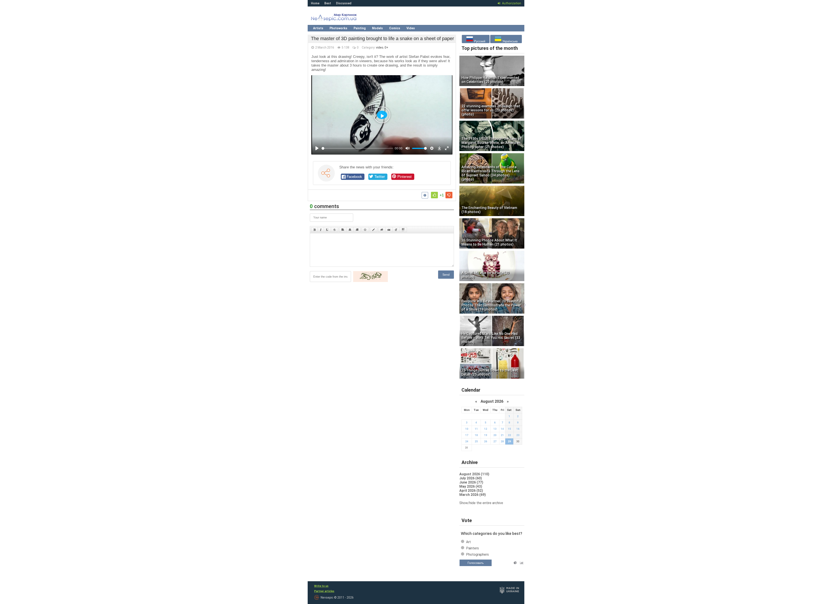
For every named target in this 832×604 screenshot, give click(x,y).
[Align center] (350, 229)
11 (476, 428)
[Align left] (342, 229)
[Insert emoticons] (365, 229)
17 (466, 435)
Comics (394, 28)
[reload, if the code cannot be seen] (370, 281)
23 (517, 435)
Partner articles (324, 591)
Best (327, 3)
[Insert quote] (389, 229)
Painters (472, 548)
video (379, 47)
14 (502, 428)
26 (485, 441)
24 (466, 441)
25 (476, 441)
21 (502, 435)
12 (485, 428)
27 (494, 441)
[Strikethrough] (334, 229)
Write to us (321, 586)
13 (494, 428)
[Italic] (321, 229)
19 (485, 435)
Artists (318, 28)
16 (517, 428)
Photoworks (338, 28)
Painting (360, 28)
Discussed (343, 3)
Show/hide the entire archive (481, 503)
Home (315, 3)
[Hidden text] (381, 229)
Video (410, 28)
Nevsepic (340, 18)
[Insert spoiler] (403, 229)
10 (466, 428)
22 (509, 435)
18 (476, 435)
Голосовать (476, 563)
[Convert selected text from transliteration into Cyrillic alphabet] (396, 229)
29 (509, 441)
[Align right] (357, 229)
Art (468, 542)
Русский (479, 41)
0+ (386, 47)
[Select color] (373, 229)
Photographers (477, 554)
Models (377, 28)
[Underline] (327, 229)
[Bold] (314, 229)
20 (494, 435)
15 (509, 428)
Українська (510, 41)
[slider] (357, 148)
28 (502, 441)
